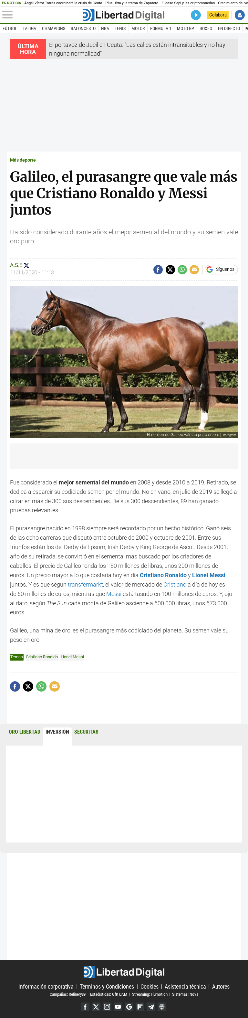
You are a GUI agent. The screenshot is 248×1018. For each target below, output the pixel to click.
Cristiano (174, 584)
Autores (221, 986)
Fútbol (10, 28)
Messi (113, 593)
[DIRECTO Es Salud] (196, 15)
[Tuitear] (170, 269)
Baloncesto (83, 28)
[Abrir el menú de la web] (41, 15)
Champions (53, 28)
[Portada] (123, 15)
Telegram (151, 1006)
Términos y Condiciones (107, 986)
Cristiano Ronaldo (42, 656)
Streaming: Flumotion (150, 994)
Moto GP (185, 28)
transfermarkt (85, 584)
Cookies (149, 986)
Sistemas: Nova (185, 994)
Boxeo (206, 28)
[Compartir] (158, 269)
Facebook (85, 1006)
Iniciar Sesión (240, 15)
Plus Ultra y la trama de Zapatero (132, 3)
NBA (105, 28)
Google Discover (129, 1006)
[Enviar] (182, 269)
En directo (229, 28)
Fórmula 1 (160, 28)
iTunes (162, 1006)
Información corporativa (46, 986)
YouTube (118, 1006)
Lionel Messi (72, 656)
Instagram (107, 1006)
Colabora (218, 15)
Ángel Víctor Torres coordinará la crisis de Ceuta (63, 3)
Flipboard (140, 1006)
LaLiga (29, 28)
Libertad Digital (124, 972)
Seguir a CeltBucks (26, 265)
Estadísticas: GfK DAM (108, 994)
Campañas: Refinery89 (68, 994)
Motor (138, 28)
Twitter (96, 1006)
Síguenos (225, 269)
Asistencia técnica (185, 986)
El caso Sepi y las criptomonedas (188, 3)
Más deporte (23, 160)
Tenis (120, 28)
